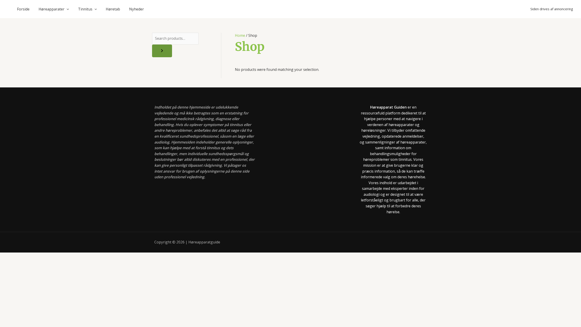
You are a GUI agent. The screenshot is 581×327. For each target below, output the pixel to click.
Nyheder (136, 9)
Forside (23, 9)
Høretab (113, 9)
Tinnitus (85, 9)
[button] (66, 9)
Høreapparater (51, 9)
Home (240, 35)
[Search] (162, 51)
